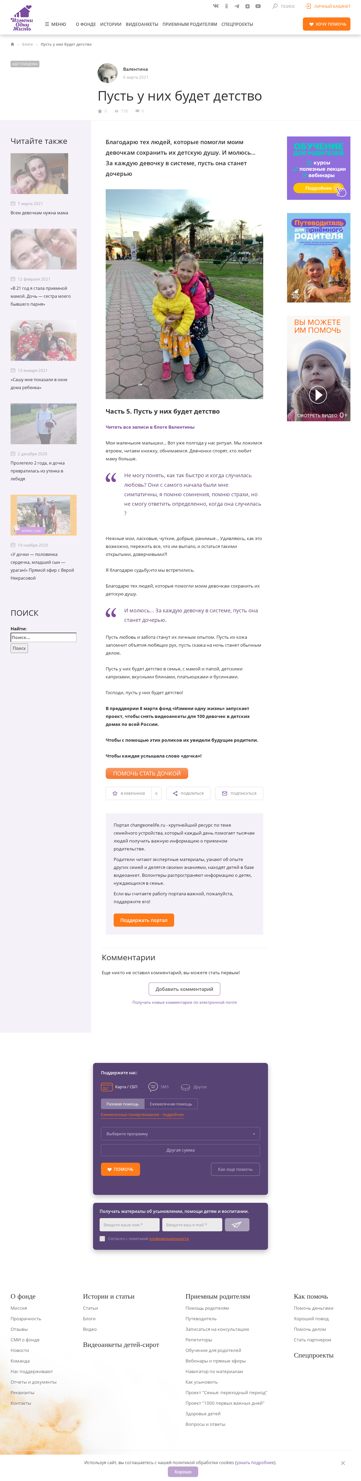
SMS (165, 1086)
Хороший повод (311, 1319)
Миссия (19, 1308)
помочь (331, 24)
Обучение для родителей (213, 1350)
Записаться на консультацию (217, 1329)
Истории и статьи (109, 1296)
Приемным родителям (190, 24)
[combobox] (180, 1133)
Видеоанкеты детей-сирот (121, 1344)
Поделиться (191, 793)
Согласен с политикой (148, 1238)
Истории (111, 24)
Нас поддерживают (32, 1371)
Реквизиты (22, 1392)
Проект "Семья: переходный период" (226, 1392)
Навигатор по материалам (214, 1371)
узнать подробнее (255, 1462)
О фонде (86, 24)
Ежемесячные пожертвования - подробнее (142, 1114)
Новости (20, 1350)
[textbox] (180, 1133)
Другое (200, 1086)
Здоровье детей (203, 1414)
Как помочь (311, 1296)
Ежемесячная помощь (171, 1103)
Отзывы (19, 1329)
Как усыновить (202, 1382)
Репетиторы (199, 1340)
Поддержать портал (144, 920)
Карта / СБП (126, 1086)
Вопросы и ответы (205, 1424)
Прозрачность (26, 1319)
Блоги (27, 44)
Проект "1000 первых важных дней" (225, 1403)
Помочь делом (310, 1329)
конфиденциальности (169, 1238)
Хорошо (183, 1472)
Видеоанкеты (142, 24)
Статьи (90, 1308)
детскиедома (26, 64)
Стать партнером (312, 1340)
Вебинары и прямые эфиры (216, 1361)
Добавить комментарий (184, 989)
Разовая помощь (123, 1103)
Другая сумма (180, 1150)
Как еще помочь (235, 1169)
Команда (20, 1361)
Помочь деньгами (314, 1308)
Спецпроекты (237, 24)
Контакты (21, 1403)
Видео (90, 1329)
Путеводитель (201, 1319)
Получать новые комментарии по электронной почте (184, 1002)
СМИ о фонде (25, 1340)
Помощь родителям (207, 1308)
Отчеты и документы (34, 1382)
